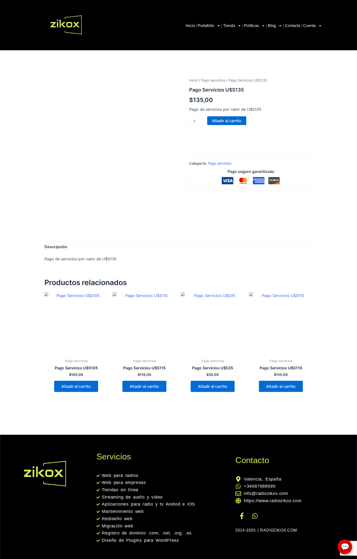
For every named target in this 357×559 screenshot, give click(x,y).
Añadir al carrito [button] (76, 386)
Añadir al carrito (226, 120)
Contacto (292, 26)
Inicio (190, 26)
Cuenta (309, 26)
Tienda (229, 26)
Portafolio (206, 26)
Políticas (251, 26)
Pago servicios (213, 80)
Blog (272, 26)
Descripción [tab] (55, 246)
